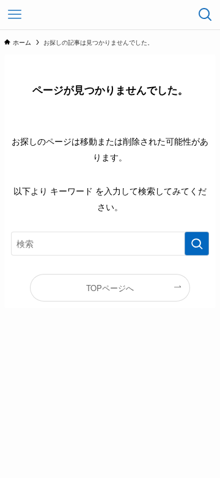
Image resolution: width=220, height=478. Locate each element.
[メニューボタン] (14, 14)
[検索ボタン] (205, 14)
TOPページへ (110, 288)
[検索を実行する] (197, 244)
